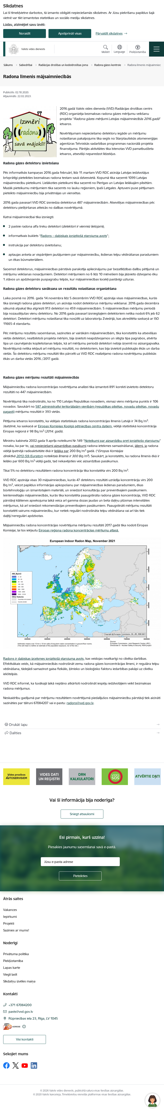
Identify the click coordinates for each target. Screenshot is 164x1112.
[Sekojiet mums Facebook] (6, 1065)
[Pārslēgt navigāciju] (156, 49)
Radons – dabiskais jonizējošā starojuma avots (74, 236)
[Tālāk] (156, 776)
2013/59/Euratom (29, 456)
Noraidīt (24, 33)
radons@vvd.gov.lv (80, 703)
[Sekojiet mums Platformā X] (15, 1065)
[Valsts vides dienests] (27, 49)
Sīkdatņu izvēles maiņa (19, 981)
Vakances (10, 910)
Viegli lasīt (10, 974)
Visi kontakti (24, 1039)
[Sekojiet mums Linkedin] (34, 1065)
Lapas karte (11, 968)
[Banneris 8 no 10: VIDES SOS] (82, 776)
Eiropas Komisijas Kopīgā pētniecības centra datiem (75, 426)
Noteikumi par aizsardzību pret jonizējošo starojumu (122, 441)
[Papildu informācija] (24, 1026)
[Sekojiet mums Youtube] (25, 1065)
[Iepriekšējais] (8, 776)
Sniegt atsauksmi (82, 814)
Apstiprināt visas (70, 33)
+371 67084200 (20, 1005)
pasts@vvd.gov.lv (21, 1012)
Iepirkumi (10, 917)
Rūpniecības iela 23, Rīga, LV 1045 (33, 1018)
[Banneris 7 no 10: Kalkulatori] (49, 776)
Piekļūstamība (13, 961)
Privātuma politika (16, 954)
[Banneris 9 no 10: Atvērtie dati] (115, 776)
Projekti (8, 923)
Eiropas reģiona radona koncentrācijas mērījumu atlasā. (79, 530)
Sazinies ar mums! (16, 930)
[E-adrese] (11, 1026)
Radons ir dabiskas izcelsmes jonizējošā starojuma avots (43, 659)
